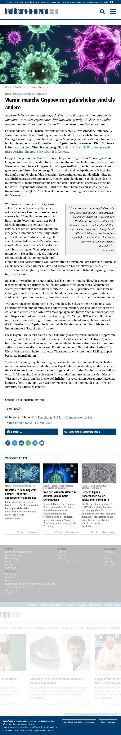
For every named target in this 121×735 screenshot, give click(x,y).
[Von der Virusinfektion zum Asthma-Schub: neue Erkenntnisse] (60, 473)
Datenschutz (11, 590)
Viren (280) (44, 423)
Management (12, 561)
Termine (81, 2)
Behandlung (11, 558)
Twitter (107, 555)
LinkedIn (108, 561)
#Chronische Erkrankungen (28, 532)
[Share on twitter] (14, 443)
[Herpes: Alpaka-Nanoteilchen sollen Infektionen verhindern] (99, 473)
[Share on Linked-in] (21, 443)
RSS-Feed (109, 564)
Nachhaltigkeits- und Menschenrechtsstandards (30, 583)
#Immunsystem (108, 532)
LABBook (45, 2)
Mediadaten (69, 2)
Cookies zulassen (108, 722)
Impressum (11, 593)
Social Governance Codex (18, 587)
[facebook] (111, 2)
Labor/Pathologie (14, 555)
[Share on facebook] (7, 443)
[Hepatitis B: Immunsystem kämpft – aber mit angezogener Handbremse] (22, 473)
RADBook (56, 2)
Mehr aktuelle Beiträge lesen (83, 431)
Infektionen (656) (20, 423)
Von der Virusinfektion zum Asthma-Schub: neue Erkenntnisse (59, 495)
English (9, 2)
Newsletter (92, 2)
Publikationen (32, 2)
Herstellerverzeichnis (68, 561)
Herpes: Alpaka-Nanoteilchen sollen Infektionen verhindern (95, 495)
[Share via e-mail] (41, 443)
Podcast (19, 2)
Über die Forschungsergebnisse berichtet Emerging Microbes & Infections (58, 149)
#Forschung (95, 532)
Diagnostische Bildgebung (18, 552)
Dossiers (61, 552)
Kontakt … (16, 431)
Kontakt (104, 2)
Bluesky (108, 558)
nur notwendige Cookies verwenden (79, 722)
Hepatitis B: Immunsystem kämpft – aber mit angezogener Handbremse (20, 493)
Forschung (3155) (49, 417)
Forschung (10, 567)
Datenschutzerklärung (22, 727)
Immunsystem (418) (79, 417)
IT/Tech (9, 564)
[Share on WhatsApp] (28, 443)
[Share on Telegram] (35, 443)
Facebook (109, 552)
